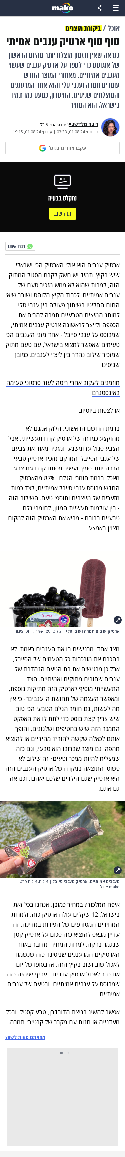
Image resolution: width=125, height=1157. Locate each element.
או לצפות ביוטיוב (99, 410)
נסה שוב (62, 213)
